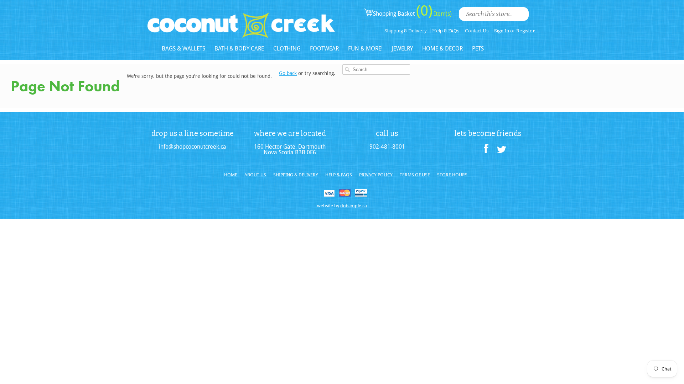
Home (230, 174)
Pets (478, 48)
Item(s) (442, 13)
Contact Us (477, 30)
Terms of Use (415, 174)
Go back (288, 73)
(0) (424, 10)
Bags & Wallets (183, 48)
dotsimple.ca (353, 205)
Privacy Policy (376, 174)
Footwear (324, 48)
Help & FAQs (446, 30)
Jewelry (402, 48)
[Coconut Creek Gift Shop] (241, 19)
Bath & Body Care (239, 48)
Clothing (287, 48)
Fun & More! (365, 48)
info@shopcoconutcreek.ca (192, 147)
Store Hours (452, 174)
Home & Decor (442, 48)
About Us (255, 174)
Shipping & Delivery (405, 30)
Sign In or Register (514, 30)
